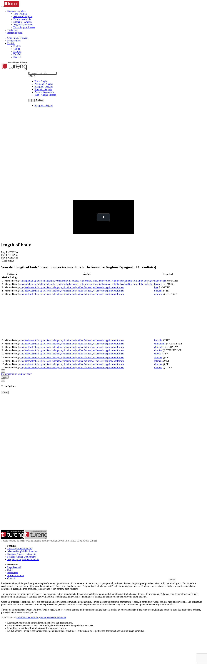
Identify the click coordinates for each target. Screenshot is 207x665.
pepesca (158, 294)
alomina (158, 357)
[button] (16, 11)
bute (156, 287)
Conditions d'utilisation (27, 617)
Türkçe (16, 49)
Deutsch (17, 57)
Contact (11, 578)
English (17, 46)
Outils (10, 570)
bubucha (158, 290)
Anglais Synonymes (23, 24)
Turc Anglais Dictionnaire (19, 548)
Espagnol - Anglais (22, 22)
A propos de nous (15, 575)
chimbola (158, 347)
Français (17, 51)
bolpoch (158, 284)
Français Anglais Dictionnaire (21, 556)
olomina (158, 350)
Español (17, 54)
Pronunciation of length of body (16, 374)
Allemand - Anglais (22, 16)
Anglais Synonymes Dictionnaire (23, 559)
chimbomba (159, 343)
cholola (157, 353)
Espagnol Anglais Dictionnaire (22, 554)
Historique (9, 260)
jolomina (158, 361)
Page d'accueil (14, 567)
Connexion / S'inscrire (17, 38)
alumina (158, 364)
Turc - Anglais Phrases (24, 27)
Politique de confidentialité (53, 617)
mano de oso (160, 280)
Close (4, 377)
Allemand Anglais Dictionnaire (22, 551)
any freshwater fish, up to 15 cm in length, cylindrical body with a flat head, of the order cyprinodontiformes (72, 287)
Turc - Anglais (20, 13)
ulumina (158, 367)
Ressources (12, 572)
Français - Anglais (22, 19)
